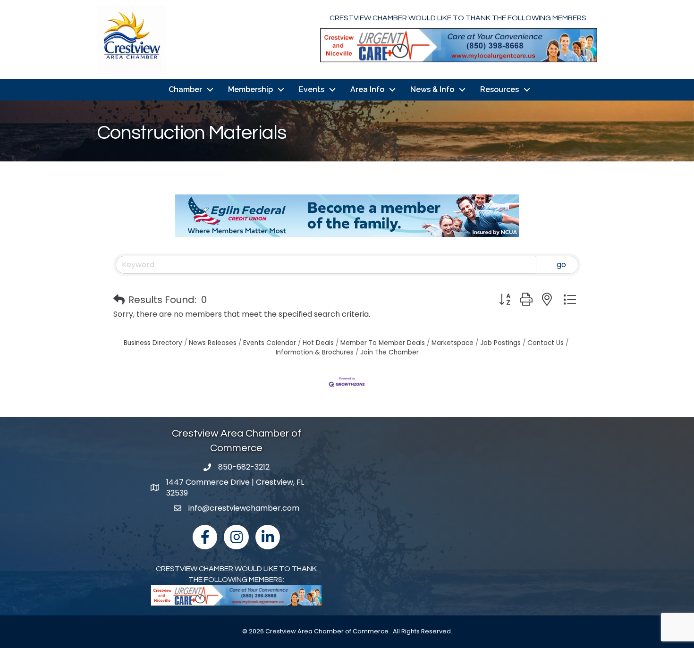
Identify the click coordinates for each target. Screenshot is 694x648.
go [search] (561, 264)
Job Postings (500, 342)
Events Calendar (269, 342)
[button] (119, 299)
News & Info (432, 89)
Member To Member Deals (382, 342)
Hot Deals (318, 342)
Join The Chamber (389, 352)
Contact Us (545, 342)
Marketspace (453, 342)
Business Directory (153, 342)
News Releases (213, 342)
